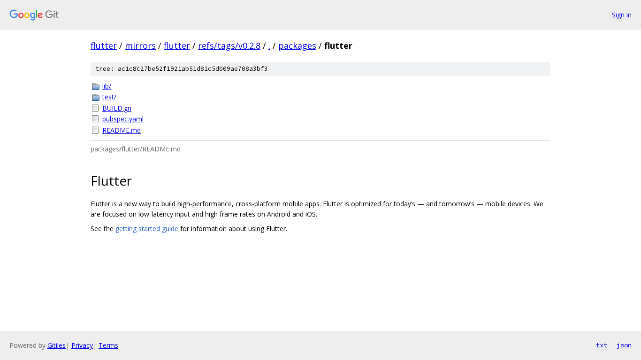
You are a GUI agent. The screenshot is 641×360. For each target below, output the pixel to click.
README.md (121, 130)
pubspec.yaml (123, 118)
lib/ (106, 86)
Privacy (82, 345)
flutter (104, 45)
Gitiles (56, 345)
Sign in (622, 14)
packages (297, 45)
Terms (108, 345)
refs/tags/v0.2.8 (229, 45)
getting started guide (146, 228)
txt (601, 345)
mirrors (140, 45)
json (624, 345)
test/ (109, 96)
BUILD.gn (116, 108)
